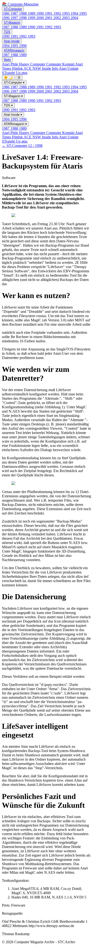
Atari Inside (12, 41)
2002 (57, 18)
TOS (7, 32)
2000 (40, 18)
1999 (32, 18)
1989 (32, 13)
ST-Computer (13, 9)
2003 (66, 18)
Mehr (7, 59)
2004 (74, 18)
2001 (49, 18)
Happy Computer (32, 64)
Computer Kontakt (60, 64)
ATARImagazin (14, 50)
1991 (49, 13)
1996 (6, 18)
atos (24, 73)
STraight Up (11, 73)
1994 (75, 13)
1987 (14, 13)
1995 (83, 13)
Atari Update (68, 68)
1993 (66, 13)
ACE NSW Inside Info (41, 68)
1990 (40, 13)
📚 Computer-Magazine (20, 4)
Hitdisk (18, 68)
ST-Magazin (12, 22)
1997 (14, 18)
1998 (23, 18)
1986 (6, 13)
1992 (57, 13)
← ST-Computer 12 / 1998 (22, 146)
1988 (23, 13)
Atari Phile (10, 64)
